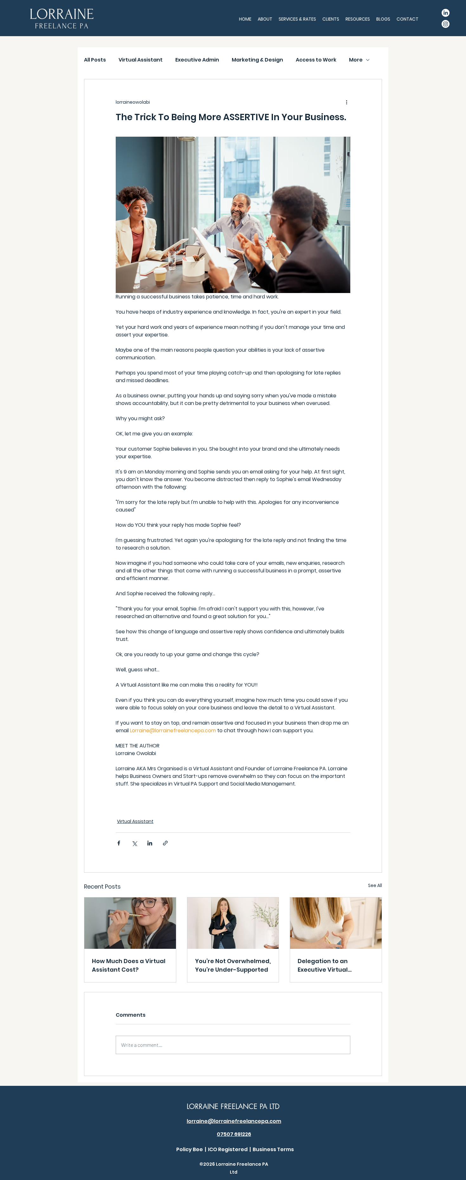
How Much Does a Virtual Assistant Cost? (128, 965)
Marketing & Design (257, 60)
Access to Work (316, 60)
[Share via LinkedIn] (150, 843)
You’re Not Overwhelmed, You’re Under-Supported (233, 965)
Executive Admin (197, 60)
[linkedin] (446, 13)
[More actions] (346, 102)
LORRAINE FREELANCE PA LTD (233, 1106)
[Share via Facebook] (119, 843)
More (356, 60)
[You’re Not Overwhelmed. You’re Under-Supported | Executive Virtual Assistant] (233, 923)
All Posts (95, 60)
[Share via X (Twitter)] (134, 843)
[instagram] (446, 24)
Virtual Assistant (141, 60)
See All (375, 885)
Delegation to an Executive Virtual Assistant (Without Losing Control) (325, 965)
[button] (265, 19)
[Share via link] (165, 843)
